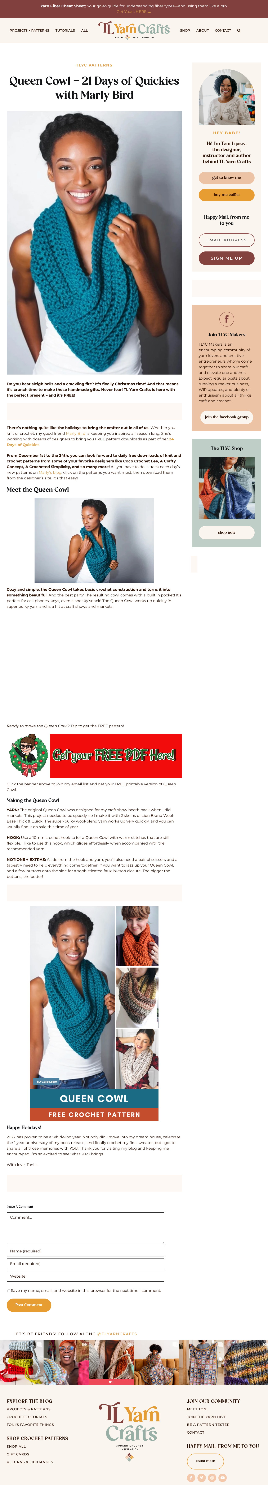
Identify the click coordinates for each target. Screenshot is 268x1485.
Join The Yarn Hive (206, 1417)
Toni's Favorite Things (30, 1425)
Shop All (16, 1447)
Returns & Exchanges (30, 1462)
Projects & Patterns (29, 1409)
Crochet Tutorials (27, 1417)
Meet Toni (197, 1409)
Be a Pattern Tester (208, 1425)
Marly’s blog (50, 472)
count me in (205, 1461)
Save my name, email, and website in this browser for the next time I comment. (86, 1290)
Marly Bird (75, 433)
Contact (195, 1432)
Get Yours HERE (132, 11)
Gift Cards (18, 1454)
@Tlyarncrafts (117, 1334)
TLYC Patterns (94, 65)
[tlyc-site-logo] (134, 23)
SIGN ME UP (226, 258)
